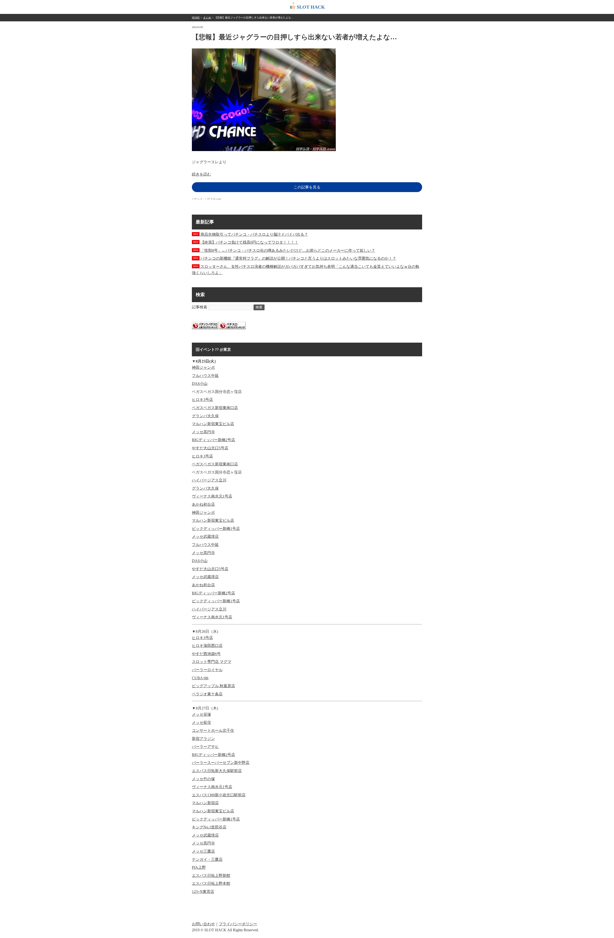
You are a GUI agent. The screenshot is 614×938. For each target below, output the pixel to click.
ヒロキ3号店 (202, 400)
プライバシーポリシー (238, 924)
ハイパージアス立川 (209, 480)
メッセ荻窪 (201, 723)
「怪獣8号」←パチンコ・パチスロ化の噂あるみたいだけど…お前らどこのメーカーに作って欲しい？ (284, 250)
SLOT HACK (311, 7)
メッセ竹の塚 (203, 779)
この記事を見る (307, 187)
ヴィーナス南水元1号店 (212, 496)
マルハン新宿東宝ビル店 (213, 424)
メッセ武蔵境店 (205, 536)
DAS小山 (199, 383)
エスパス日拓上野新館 (211, 876)
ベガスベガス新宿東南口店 (215, 408)
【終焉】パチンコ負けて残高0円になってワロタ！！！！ (245, 242)
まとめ (207, 17)
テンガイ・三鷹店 (207, 859)
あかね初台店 (203, 504)
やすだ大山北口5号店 (210, 448)
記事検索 (199, 307)
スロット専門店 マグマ (211, 662)
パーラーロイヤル (207, 670)
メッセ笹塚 (201, 714)
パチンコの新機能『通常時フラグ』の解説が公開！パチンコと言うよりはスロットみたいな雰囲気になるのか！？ (294, 258)
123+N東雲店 (203, 892)
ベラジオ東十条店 (207, 694)
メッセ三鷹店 (203, 851)
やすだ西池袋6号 (206, 654)
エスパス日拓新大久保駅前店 (217, 771)
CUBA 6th (200, 678)
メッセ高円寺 (203, 432)
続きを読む (201, 174)
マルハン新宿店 (205, 803)
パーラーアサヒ (205, 747)
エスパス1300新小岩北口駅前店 (219, 795)
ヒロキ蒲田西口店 (207, 646)
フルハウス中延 (205, 376)
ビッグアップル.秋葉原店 (213, 686)
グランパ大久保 (205, 416)
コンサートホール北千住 (213, 730)
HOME (196, 17)
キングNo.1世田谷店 (209, 827)
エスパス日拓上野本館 (211, 883)
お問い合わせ (203, 924)
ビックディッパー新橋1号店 (216, 529)
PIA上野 (199, 867)
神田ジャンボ (203, 367)
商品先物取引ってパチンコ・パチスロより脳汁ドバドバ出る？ (250, 234)
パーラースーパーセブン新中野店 (220, 763)
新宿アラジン (203, 739)
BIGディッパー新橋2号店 (213, 440)
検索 (259, 307)
